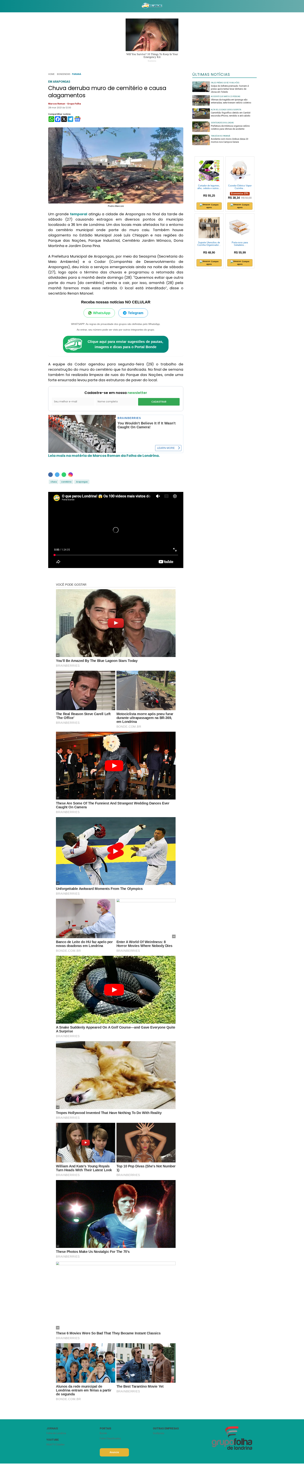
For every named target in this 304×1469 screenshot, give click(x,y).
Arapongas (82, 481)
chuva (53, 481)
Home (51, 74)
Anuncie (114, 1452)
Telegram (135, 313)
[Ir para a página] (152, 6)
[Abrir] (44, 6)
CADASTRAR (158, 401)
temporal (78, 214)
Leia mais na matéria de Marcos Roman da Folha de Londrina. (104, 455)
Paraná (76, 74)
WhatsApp (101, 313)
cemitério (66, 481)
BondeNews (63, 74)
